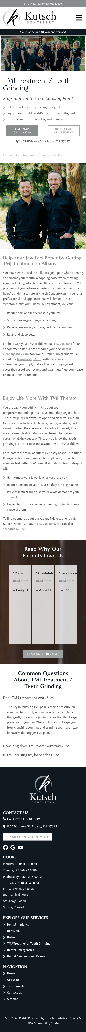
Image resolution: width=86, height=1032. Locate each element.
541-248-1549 (63, 344)
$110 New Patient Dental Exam (43, 3)
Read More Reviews (43, 654)
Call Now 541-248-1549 (22, 130)
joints (21, 418)
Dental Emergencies (20, 950)
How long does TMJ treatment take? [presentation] (33, 746)
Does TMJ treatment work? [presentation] (25, 697)
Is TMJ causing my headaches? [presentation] (28, 755)
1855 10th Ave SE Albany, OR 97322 (44, 141)
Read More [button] (20, 581)
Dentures (13, 931)
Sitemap (12, 999)
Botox (11, 937)
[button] (5, 848)
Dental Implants (18, 924)
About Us (13, 980)
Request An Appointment (63, 130)
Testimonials (15, 986)
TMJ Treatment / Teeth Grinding (28, 943)
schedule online (14, 529)
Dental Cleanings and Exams (26, 956)
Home (7, 155)
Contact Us (14, 992)
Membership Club (29, 359)
